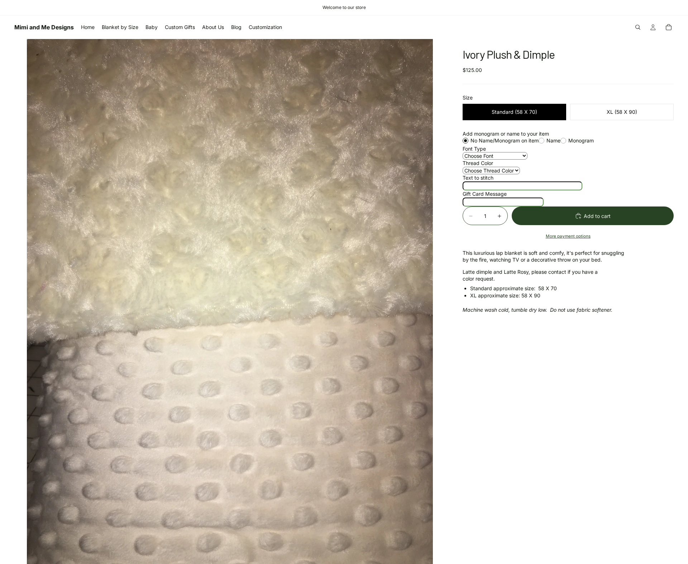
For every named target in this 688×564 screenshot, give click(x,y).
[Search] (638, 27)
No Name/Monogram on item (504, 140)
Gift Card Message (485, 194)
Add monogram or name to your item (506, 134)
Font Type (474, 149)
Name (553, 140)
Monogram (581, 140)
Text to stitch (478, 178)
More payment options (568, 236)
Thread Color (478, 163)
